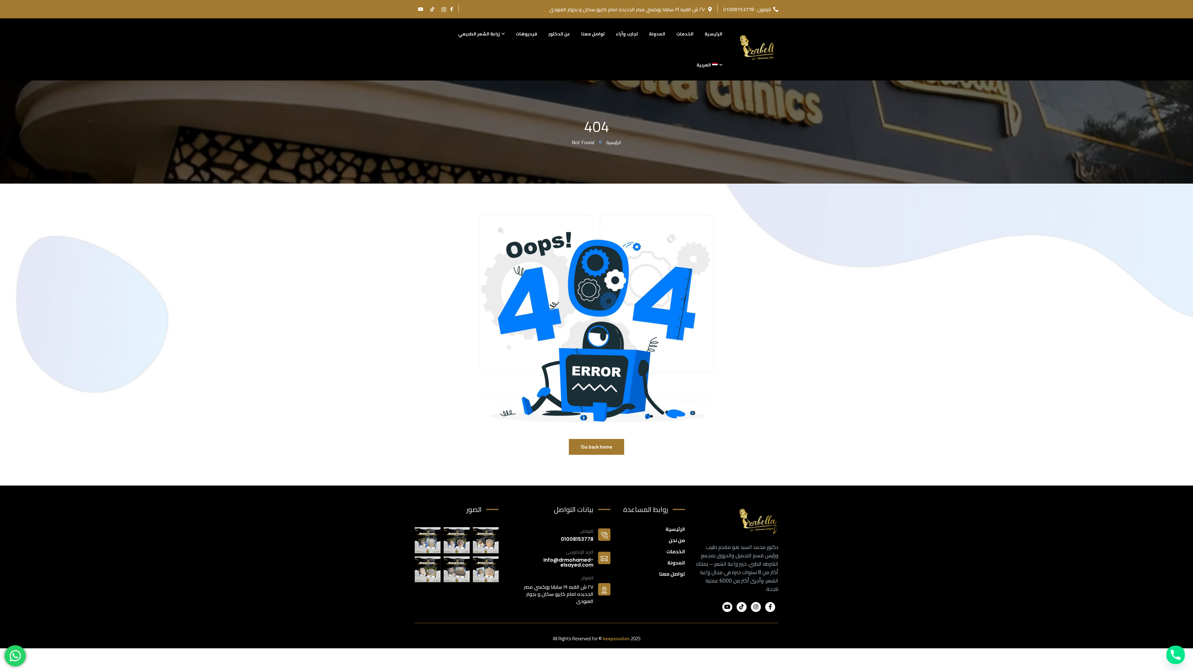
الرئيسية (613, 142)
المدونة (676, 562)
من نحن (677, 540)
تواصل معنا (672, 573)
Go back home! (596, 446)
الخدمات (675, 551)
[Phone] (1175, 654)
